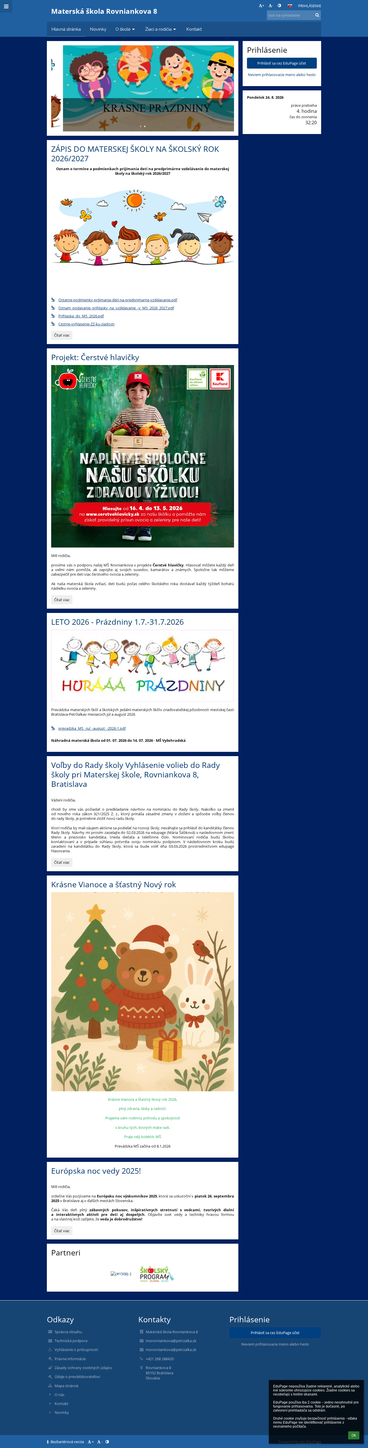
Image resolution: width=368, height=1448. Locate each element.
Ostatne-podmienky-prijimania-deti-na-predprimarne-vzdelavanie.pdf (117, 299)
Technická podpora (71, 1340)
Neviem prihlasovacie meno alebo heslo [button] (282, 74)
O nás (59, 1394)
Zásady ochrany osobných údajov (83, 1367)
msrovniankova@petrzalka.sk (171, 1340)
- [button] (272, 5)
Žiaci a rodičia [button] (158, 29)
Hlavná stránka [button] (66, 29)
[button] (279, 5)
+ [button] (263, 5)
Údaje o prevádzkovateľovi (77, 1376)
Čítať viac (63, 336)
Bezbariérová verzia (67, 1441)
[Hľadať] (317, 14)
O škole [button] (123, 29)
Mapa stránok (66, 1385)
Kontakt (61, 1403)
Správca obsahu (68, 1331)
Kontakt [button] (194, 29)
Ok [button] (354, 1435)
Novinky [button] (98, 29)
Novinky (62, 1412)
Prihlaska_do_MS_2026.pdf (81, 316)
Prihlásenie (309, 5)
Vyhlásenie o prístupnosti (76, 1349)
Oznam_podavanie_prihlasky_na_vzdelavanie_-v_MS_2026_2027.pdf (116, 307)
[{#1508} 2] (121, 1273)
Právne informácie (70, 1358)
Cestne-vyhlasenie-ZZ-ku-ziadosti (86, 324)
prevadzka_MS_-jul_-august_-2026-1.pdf (92, 728)
